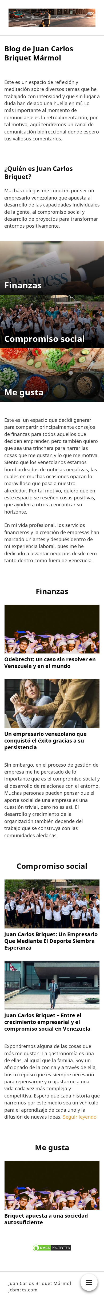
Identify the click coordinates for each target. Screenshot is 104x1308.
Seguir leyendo (80, 1117)
